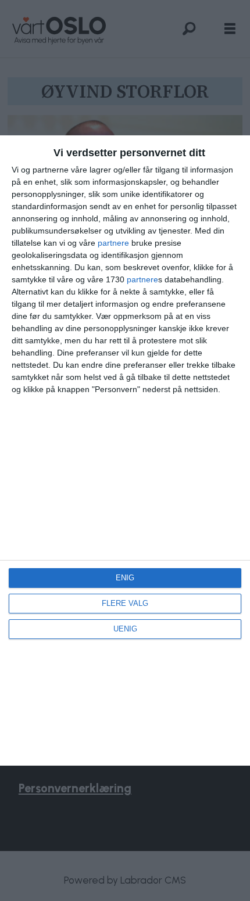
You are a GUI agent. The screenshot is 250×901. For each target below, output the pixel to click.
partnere (113, 243)
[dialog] (125, 450)
